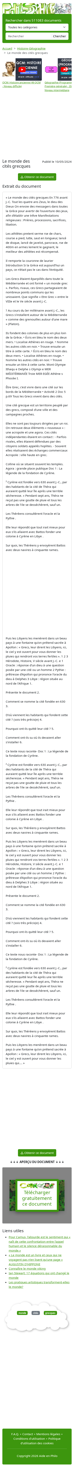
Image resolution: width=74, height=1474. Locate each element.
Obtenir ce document (38, 177)
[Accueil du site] (37, 7)
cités (35, 1312)
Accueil (7, 48)
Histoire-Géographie (31, 48)
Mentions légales (48, 1434)
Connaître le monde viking (27, 1268)
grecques (50, 1312)
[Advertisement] (37, 126)
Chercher (59, 36)
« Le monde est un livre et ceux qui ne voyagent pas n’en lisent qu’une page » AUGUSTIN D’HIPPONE (36, 1259)
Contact (27, 1434)
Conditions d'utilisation (29, 1439)
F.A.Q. (15, 1434)
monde (22, 1312)
